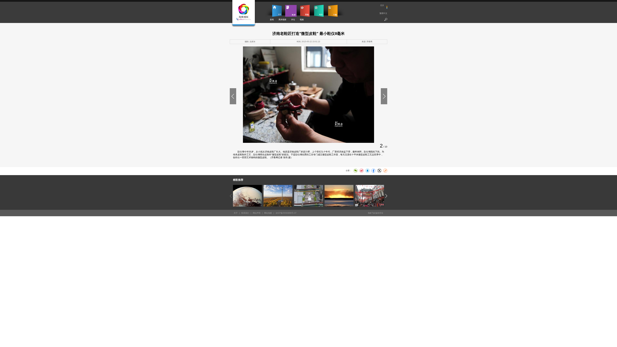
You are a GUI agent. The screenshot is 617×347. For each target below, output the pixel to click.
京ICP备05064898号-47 (286, 213)
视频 (302, 19)
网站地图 (268, 213)
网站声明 (256, 213)
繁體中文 (383, 13)
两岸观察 (282, 19)
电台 (319, 11)
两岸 (291, 11)
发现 (305, 11)
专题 (333, 11)
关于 (236, 213)
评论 (293, 19)
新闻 (272, 19)
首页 (277, 11)
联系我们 (245, 213)
